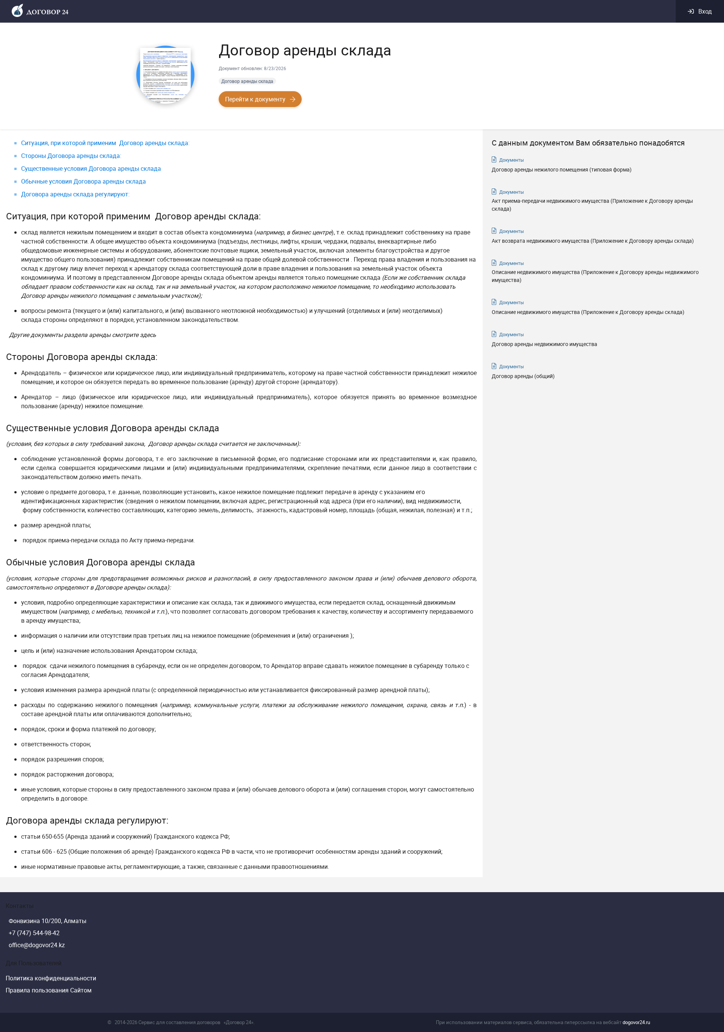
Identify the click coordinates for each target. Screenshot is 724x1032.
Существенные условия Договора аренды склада (91, 168)
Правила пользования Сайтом (49, 990)
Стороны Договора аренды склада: (71, 156)
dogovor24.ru (636, 1022)
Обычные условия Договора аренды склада (83, 181)
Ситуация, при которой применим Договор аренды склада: (106, 143)
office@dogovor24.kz (37, 945)
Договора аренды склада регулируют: (75, 194)
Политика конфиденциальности (51, 978)
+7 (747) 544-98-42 (34, 933)
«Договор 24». (239, 1022)
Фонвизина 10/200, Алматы (47, 921)
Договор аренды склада (247, 81)
